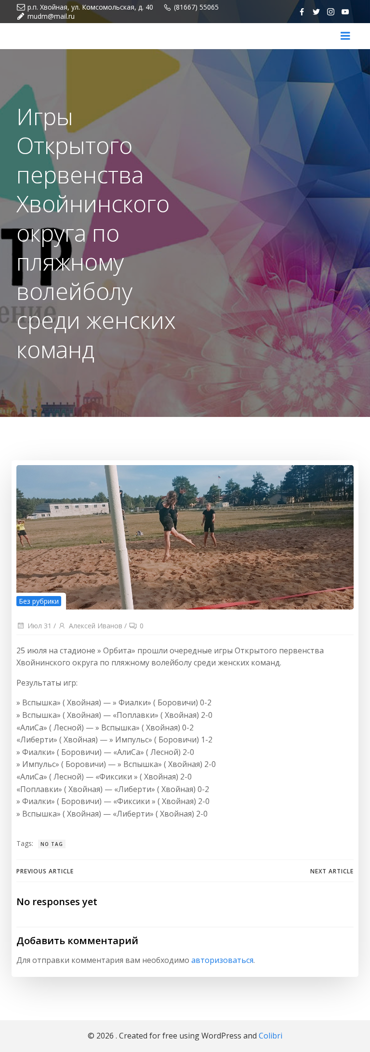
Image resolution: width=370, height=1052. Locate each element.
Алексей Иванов (95, 625)
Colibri (270, 1035)
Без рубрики (39, 601)
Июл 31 (39, 625)
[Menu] (345, 36)
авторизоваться (222, 960)
